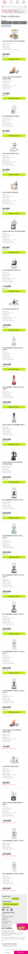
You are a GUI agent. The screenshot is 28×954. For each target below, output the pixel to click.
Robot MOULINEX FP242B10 (10, 116)
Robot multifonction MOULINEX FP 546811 (12, 803)
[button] (11, 2)
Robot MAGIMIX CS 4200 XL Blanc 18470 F (12, 536)
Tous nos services (6, 921)
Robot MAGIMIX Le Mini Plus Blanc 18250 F (12, 349)
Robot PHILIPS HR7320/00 (10, 192)
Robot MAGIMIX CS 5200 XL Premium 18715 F (13, 691)
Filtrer (19, 22)
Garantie (4, 919)
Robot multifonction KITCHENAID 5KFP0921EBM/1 (12, 463)
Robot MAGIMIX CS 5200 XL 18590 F (13, 874)
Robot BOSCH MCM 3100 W (10, 153)
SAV (3, 914)
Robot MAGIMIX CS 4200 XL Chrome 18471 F (13, 576)
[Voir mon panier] (24, 2)
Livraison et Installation (8, 916)
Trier (6, 22)
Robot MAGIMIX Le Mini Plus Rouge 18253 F (12, 388)
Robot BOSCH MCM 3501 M (10, 309)
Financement (5, 918)
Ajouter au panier (14, 59)
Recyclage (4, 923)
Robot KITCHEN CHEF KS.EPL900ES (13, 41)
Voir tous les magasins (11, 904)
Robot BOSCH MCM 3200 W (10, 766)
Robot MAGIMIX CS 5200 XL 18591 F (13, 614)
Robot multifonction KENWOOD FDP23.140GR (11, 78)
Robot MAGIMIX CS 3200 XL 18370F (12, 840)
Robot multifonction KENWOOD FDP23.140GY (11, 731)
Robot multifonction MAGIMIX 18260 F (13, 425)
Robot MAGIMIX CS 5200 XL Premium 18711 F (13, 652)
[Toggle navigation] (3, 6)
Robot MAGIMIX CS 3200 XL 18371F (12, 500)
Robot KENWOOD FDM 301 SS (11, 270)
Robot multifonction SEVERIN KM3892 (13, 231)
